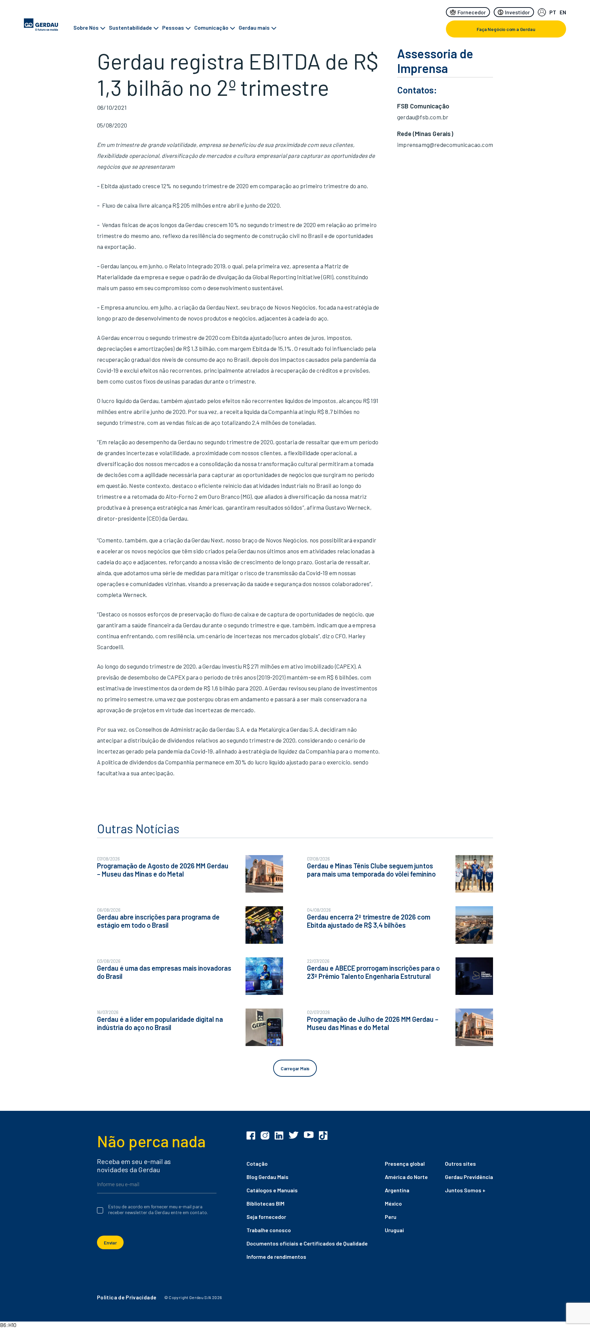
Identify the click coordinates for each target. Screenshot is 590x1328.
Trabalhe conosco (269, 1230)
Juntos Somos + (465, 1190)
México (393, 1203)
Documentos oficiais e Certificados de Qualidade (307, 1243)
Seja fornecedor (266, 1216)
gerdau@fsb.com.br (422, 117)
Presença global (405, 1163)
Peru (390, 1216)
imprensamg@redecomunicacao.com (445, 144)
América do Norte (406, 1177)
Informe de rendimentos (276, 1256)
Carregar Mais (295, 1068)
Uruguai (394, 1230)
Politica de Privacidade (126, 1297)
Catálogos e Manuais (272, 1190)
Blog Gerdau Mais (268, 1177)
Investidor (517, 12)
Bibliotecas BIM (265, 1203)
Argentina (397, 1190)
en (563, 12)
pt (552, 12)
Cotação (257, 1163)
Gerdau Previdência (469, 1177)
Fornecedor (472, 12)
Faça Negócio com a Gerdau (506, 29)
